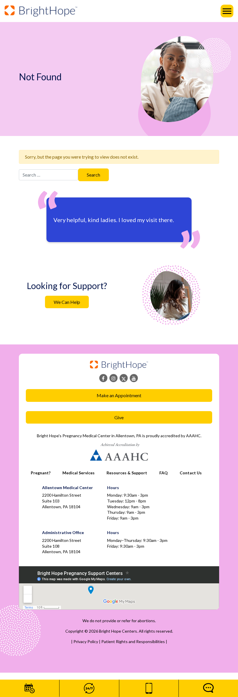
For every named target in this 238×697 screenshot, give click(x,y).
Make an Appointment (119, 395)
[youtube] (134, 378)
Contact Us (191, 472)
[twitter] (124, 378)
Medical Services (78, 472)
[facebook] (103, 378)
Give (119, 417)
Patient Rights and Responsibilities (133, 641)
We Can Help (67, 302)
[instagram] (113, 378)
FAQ (163, 472)
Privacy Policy (86, 641)
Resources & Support (127, 472)
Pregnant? (41, 472)
